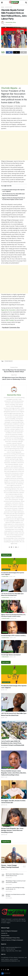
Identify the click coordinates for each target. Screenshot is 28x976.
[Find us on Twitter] (3, 970)
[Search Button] (26, 2)
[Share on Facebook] (9, 52)
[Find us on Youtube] (8, 970)
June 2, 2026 (12, 576)
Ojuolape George (6, 618)
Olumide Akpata (9, 87)
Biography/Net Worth (8, 767)
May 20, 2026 (12, 656)
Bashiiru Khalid (5, 597)
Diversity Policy (5, 935)
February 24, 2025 (7, 24)
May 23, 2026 (13, 637)
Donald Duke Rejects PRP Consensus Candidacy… (14, 635)
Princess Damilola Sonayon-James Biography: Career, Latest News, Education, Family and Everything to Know (13, 773)
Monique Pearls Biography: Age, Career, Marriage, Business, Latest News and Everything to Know (12, 830)
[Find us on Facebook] (1, 970)
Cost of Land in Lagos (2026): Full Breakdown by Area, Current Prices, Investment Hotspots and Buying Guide (12, 743)
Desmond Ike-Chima (11, 22)
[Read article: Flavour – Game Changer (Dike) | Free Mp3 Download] (14, 854)
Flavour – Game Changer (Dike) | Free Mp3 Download (10, 866)
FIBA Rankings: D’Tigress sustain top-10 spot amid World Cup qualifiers (16, 881)
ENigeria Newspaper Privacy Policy (10, 937)
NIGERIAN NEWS (8, 7)
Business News (6, 569)
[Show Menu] (2, 2)
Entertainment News (7, 611)
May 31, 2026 (4, 777)
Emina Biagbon (5, 656)
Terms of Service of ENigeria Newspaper (12, 940)
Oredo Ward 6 (8, 361)
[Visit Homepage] (14, 2)
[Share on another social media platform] (23, 52)
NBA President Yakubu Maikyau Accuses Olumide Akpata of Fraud (14, 874)
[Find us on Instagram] (5, 970)
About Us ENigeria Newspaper (9, 931)
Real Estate (5, 737)
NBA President (10, 320)
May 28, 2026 (13, 618)
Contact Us (4, 933)
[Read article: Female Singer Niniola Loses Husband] (14, 646)
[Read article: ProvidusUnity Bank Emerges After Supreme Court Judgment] (14, 564)
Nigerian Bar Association (8, 310)
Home (2, 7)
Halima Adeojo (5, 576)
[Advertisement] (14, 70)
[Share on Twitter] (16, 52)
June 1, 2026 (13, 597)
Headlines (4, 590)
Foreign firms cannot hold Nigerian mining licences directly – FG (15, 888)
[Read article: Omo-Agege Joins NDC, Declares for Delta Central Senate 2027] (14, 789)
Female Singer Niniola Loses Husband (11, 655)
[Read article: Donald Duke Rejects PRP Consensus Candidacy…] (14, 627)
